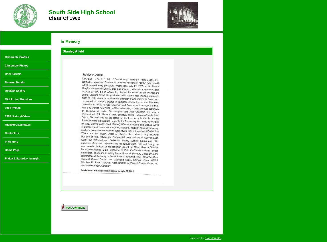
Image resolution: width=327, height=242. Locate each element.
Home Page (12, 150)
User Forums (13, 74)
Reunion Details (15, 82)
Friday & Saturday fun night (22, 158)
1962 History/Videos (17, 116)
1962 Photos (13, 107)
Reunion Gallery (15, 91)
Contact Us (12, 133)
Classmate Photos (16, 65)
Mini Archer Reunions (18, 99)
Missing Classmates (18, 124)
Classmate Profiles (17, 57)
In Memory (11, 141)
